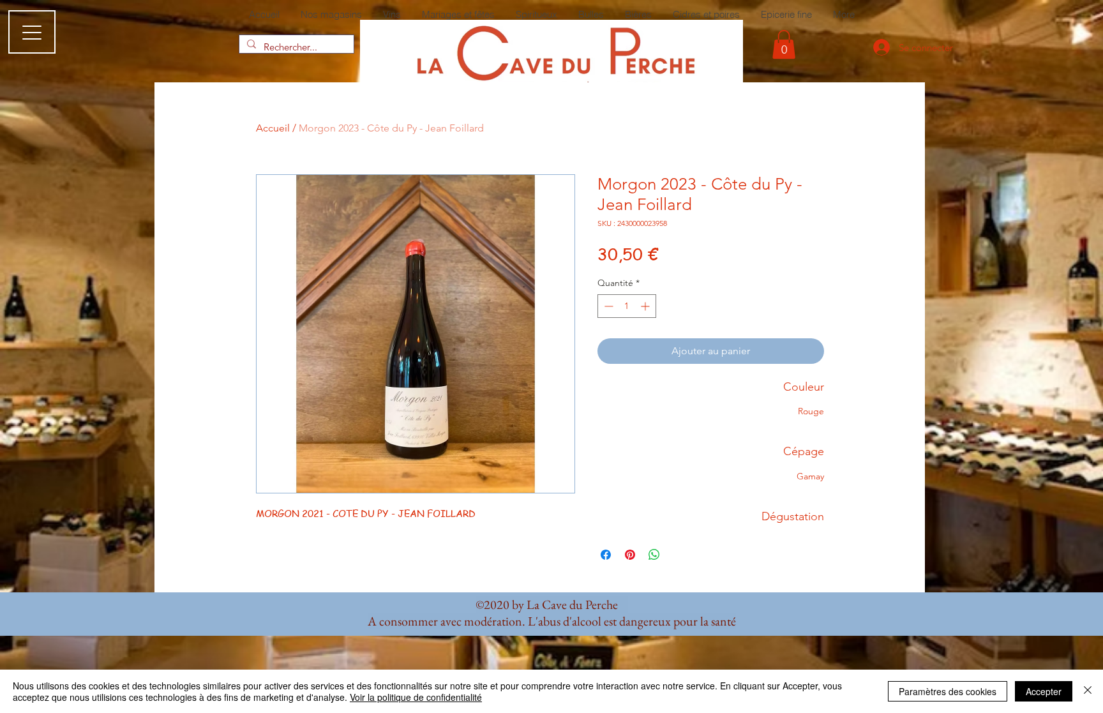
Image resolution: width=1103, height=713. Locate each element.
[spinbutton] (626, 306)
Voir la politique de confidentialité (416, 697)
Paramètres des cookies (947, 691)
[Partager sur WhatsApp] (654, 554)
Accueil (273, 128)
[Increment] (646, 306)
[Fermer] (1087, 691)
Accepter (1044, 691)
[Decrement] (607, 306)
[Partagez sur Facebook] (605, 554)
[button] (784, 44)
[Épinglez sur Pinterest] (630, 554)
